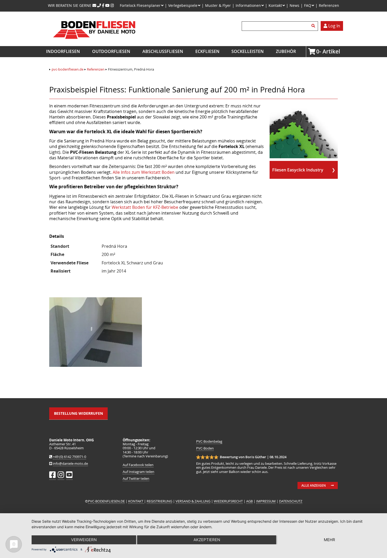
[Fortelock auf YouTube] (107, 5)
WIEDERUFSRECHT (228, 501)
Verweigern (84, 539)
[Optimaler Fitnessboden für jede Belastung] (95, 365)
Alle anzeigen (313, 485)
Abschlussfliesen (162, 51)
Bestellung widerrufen (78, 413)
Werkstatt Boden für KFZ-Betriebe (145, 207)
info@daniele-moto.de (70, 463)
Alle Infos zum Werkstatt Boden (144, 172)
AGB (249, 501)
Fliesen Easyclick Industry (297, 170)
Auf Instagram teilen (138, 472)
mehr (329, 539)
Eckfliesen (207, 51)
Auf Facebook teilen (138, 465)
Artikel (317, 51)
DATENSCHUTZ (290, 501)
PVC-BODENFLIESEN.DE (106, 501)
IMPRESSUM (266, 501)
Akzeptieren (207, 539)
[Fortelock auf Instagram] (112, 5)
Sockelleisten (247, 51)
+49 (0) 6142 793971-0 (69, 457)
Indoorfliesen (63, 51)
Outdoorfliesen (111, 51)
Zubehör (286, 51)
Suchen (314, 26)
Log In (333, 26)
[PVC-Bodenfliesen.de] (94, 43)
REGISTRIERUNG (159, 501)
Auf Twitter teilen (136, 478)
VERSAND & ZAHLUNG (193, 501)
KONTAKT (136, 501)
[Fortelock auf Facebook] (103, 5)
